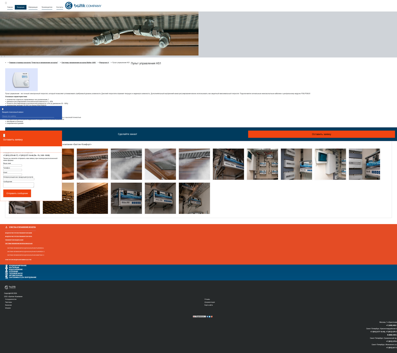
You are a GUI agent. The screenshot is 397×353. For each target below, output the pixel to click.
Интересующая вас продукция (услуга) (18, 177)
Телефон (6, 168)
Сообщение (7, 182)
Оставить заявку (321, 134)
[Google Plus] (212, 316)
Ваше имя (7, 163)
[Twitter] (210, 316)
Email (5, 172)
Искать (58, 116)
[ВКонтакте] (207, 316)
